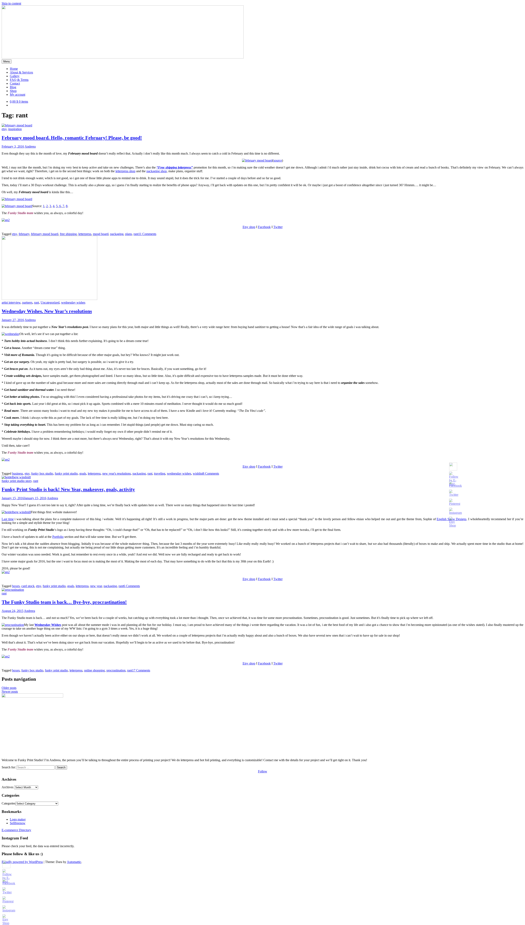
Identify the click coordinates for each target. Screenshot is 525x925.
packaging (116, 234)
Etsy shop (249, 227)
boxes (16, 586)
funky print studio (66, 473)
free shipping (68, 234)
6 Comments (131, 586)
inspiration (15, 129)
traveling (159, 473)
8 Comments (211, 473)
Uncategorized (50, 302)
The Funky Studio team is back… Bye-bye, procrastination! (64, 602)
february (24, 234)
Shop (13, 91)
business (17, 473)
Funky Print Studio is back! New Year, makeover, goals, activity (68, 489)
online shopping (94, 670)
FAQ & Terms (19, 79)
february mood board (44, 234)
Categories (8, 803)
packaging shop (156, 171)
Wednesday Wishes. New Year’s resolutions (47, 311)
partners (27, 302)
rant (136, 234)
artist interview (11, 302)
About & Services (21, 72)
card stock (27, 586)
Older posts (9, 688)
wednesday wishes (73, 302)
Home (14, 68)
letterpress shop (125, 171)
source (278, 160)
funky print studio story (17, 481)
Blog (13, 87)
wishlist (198, 473)
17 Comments (141, 670)
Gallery (14, 76)
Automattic (74, 862)
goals (82, 473)
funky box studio (42, 473)
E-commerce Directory (16, 830)
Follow (262, 771)
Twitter (278, 227)
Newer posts (10, 691)
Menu (6, 61)
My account (17, 94)
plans (128, 234)
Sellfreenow (17, 823)
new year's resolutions (116, 473)
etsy (4, 129)
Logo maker (18, 819)
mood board (100, 234)
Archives (7, 787)
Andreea (30, 146)
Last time (8, 519)
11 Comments (147, 234)
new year (96, 586)
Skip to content (11, 3)
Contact (15, 83)
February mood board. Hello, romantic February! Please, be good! (72, 137)
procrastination (116, 670)
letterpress (84, 234)
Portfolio (58, 536)
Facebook (264, 227)
